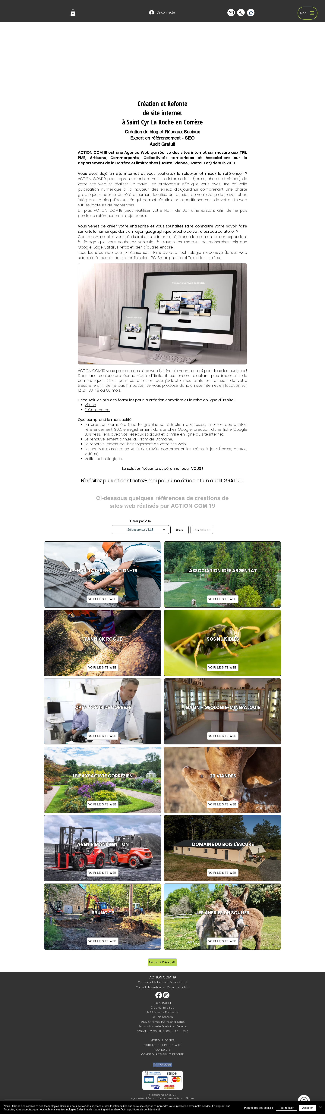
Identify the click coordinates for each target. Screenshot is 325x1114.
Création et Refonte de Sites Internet (162, 982)
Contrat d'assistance (150, 987)
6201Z (184, 1031)
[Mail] (241, 12)
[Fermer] (320, 1107)
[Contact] (231, 12)
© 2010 (152, 1095)
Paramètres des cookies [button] (258, 1107)
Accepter (307, 1107)
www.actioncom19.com (181, 1098)
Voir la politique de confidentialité (140, 1109)
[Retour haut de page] (304, 1100)
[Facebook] (158, 995)
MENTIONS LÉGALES (162, 1040)
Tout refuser (286, 1107)
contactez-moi (138, 480)
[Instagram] (166, 995)
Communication (178, 987)
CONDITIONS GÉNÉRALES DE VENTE (162, 1054)
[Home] (250, 12)
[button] (73, 12)
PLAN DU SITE (162, 1050)
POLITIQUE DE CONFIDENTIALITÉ (162, 1045)
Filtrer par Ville (140, 521)
